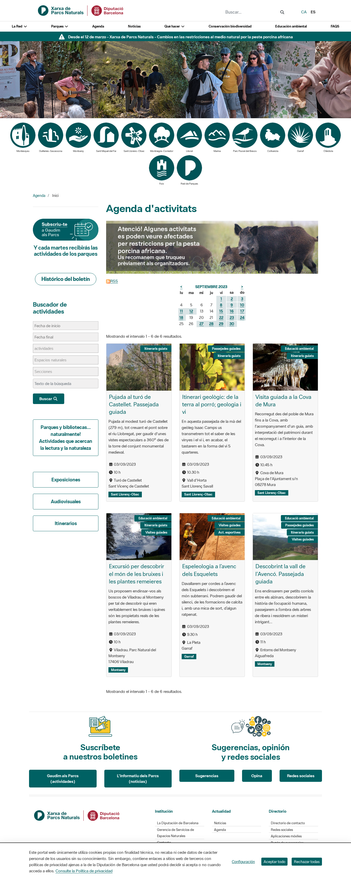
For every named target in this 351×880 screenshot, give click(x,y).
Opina (256, 775)
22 (221, 317)
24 (242, 317)
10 (242, 304)
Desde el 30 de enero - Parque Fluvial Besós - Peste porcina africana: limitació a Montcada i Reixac (180, 36)
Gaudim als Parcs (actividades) (63, 778)
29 (221, 323)
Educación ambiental (291, 26)
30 (231, 323)
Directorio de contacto (288, 823)
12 (191, 311)
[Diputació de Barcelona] (77, 815)
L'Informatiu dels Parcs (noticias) (138, 778)
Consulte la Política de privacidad (84, 870)
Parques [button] (57, 26)
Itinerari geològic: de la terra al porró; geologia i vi (211, 404)
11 (181, 311)
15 (221, 311)
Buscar (46, 398)
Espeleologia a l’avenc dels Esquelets (209, 570)
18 (181, 317)
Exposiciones (65, 479)
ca (304, 11)
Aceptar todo (274, 861)
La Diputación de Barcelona (177, 823)
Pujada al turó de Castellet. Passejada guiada (134, 404)
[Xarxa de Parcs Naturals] (81, 10)
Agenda (98, 26)
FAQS (335, 26)
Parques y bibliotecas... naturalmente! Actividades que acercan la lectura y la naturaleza (65, 437)
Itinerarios (66, 523)
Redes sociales (301, 775)
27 (201, 323)
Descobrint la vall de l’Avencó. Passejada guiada (280, 574)
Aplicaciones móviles (286, 836)
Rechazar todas (307, 861)
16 (232, 311)
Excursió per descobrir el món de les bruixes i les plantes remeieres (136, 574)
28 (211, 323)
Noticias (134, 26)
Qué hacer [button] (172, 26)
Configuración (243, 861)
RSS (114, 280)
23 (232, 317)
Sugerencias (206, 775)
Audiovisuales (66, 501)
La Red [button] (17, 26)
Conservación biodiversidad (230, 26)
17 (242, 311)
